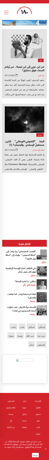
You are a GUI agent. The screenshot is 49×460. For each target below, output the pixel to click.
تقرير (38, 420)
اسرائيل (31, 327)
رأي (41, 60)
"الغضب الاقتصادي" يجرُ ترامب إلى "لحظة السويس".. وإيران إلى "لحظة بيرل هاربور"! (21, 254)
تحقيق (38, 414)
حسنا (35, 455)
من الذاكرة (11, 427)
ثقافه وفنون (11, 407)
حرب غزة (41, 336)
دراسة (40, 134)
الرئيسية (38, 401)
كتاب (38, 427)
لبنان (31, 345)
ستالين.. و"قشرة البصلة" (25, 281)
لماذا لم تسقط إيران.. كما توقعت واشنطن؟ (22, 295)
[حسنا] (45, 449)
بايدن (22, 327)
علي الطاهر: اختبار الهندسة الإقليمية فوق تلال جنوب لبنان (21, 269)
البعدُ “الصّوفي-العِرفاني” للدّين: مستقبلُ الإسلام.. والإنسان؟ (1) (24, 142)
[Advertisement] (24, 197)
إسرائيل (42, 327)
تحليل (44, 262)
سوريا (11, 336)
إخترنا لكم (31, 285)
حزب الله (30, 336)
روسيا (20, 336)
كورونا (38, 433)
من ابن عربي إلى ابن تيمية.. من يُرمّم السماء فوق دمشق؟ (24, 68)
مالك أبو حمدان (38, 150)
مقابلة (24, 427)
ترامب (13, 327)
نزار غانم (41, 75)
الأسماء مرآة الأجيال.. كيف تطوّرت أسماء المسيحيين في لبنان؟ (21, 308)
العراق (38, 407)
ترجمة (32, 301)
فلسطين (41, 345)
